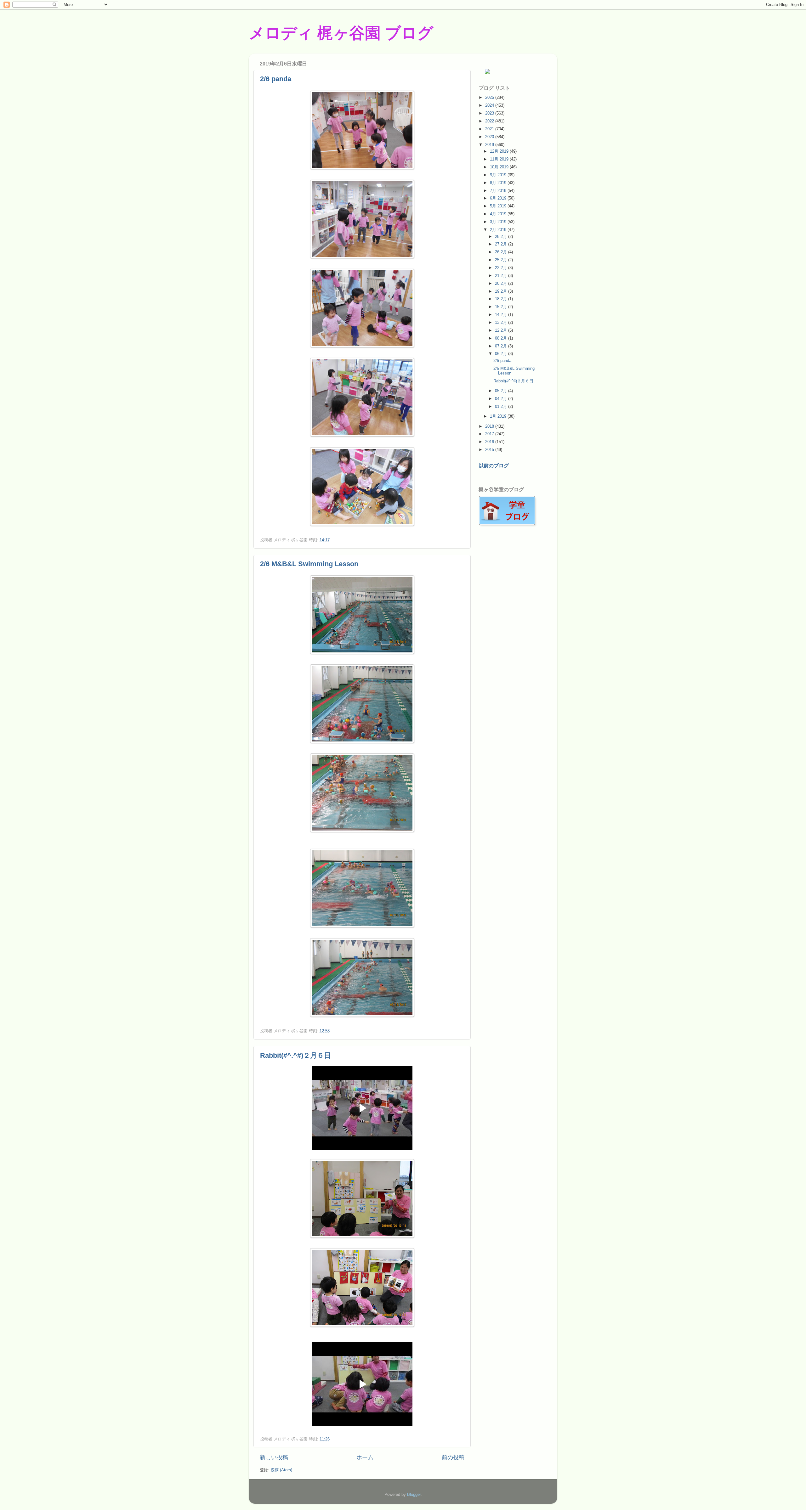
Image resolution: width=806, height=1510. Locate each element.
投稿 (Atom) (281, 1470)
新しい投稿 (274, 1457)
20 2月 (501, 283)
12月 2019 (500, 151)
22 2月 (501, 267)
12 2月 (501, 330)
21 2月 (501, 275)
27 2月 (501, 244)
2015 (490, 449)
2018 (490, 426)
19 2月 (501, 291)
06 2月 (501, 353)
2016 (490, 441)
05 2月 (501, 390)
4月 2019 (499, 213)
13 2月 (501, 322)
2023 (490, 113)
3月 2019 (499, 221)
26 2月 (501, 252)
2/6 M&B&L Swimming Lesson (309, 564)
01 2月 (501, 406)
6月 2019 (499, 198)
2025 (490, 97)
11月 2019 (500, 159)
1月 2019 (499, 416)
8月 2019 (499, 182)
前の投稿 (453, 1457)
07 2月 (501, 346)
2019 (490, 144)
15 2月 (501, 306)
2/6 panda (275, 79)
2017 (490, 433)
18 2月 (501, 298)
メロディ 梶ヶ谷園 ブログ (341, 33)
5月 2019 (499, 206)
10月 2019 (500, 167)
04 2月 (501, 398)
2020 (490, 136)
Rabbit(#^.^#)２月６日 (295, 1055)
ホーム (364, 1457)
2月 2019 (499, 229)
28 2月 (501, 236)
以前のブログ (494, 465)
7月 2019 (499, 190)
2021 (490, 129)
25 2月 (501, 259)
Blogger (414, 1494)
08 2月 (501, 338)
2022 (490, 121)
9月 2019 (499, 174)
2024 (490, 105)
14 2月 (501, 314)
